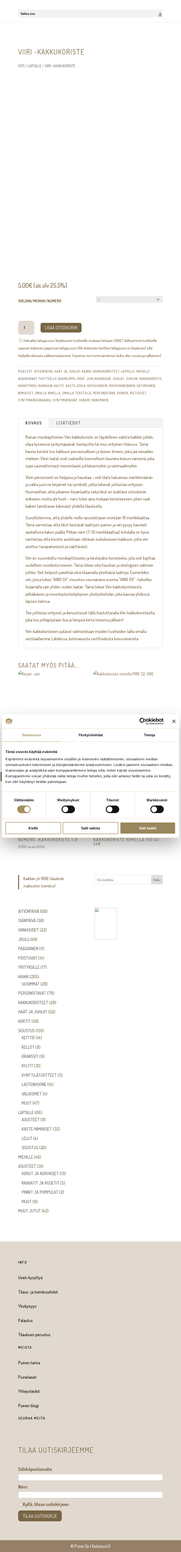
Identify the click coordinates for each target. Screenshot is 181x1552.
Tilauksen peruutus (34, 1334)
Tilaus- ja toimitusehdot (38, 1291)
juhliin (132, 379)
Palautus (25, 1320)
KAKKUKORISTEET (106, 371)
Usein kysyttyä (30, 1277)
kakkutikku (27, 386)
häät (81, 379)
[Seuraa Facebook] (19, 1433)
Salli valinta (90, 828)
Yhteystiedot (29, 1391)
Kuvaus (33, 422)
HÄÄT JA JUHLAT (67, 371)
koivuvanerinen (122, 386)
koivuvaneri (97, 386)
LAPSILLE (34, 65)
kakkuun (45, 386)
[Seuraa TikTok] (38, 1433)
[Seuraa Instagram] (29, 1433)
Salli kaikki (147, 828)
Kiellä (33, 828)
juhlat (118, 379)
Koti (21, 65)
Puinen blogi (28, 1405)
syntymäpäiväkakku (34, 400)
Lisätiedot (68, 422)
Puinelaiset (27, 1377)
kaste (59, 386)
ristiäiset (138, 393)
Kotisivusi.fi (101, 1546)
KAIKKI (86, 371)
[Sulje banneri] (174, 721)
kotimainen (146, 386)
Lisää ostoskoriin (61, 327)
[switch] (68, 809)
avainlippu (66, 379)
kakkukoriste (150, 379)
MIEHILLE (143, 371)
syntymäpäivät (65, 400)
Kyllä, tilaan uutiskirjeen (46, 1504)
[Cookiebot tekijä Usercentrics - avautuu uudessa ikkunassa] (143, 721)
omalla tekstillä (76, 393)
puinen (122, 393)
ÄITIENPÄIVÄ (43, 371)
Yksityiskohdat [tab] (90, 735)
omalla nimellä (48, 393)
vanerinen (99, 400)
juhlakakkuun (98, 379)
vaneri (84, 400)
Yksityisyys (27, 1306)
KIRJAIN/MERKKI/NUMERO (39, 301)
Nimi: (23, 1487)
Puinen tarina (29, 1362)
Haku (156, 880)
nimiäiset (25, 393)
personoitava (104, 393)
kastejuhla (76, 386)
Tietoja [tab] (149, 735)
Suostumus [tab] (31, 735)
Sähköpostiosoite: (35, 1469)
